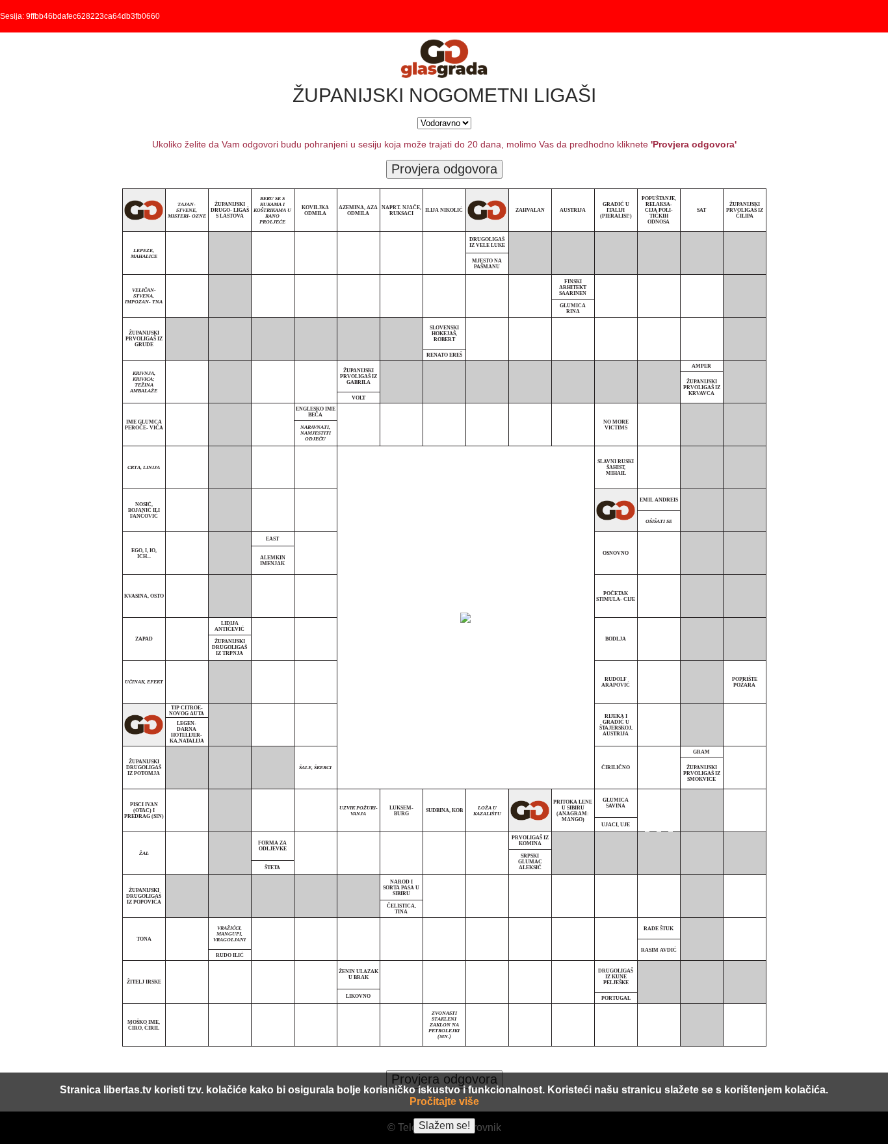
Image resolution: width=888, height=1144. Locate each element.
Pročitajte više (444, 1101)
